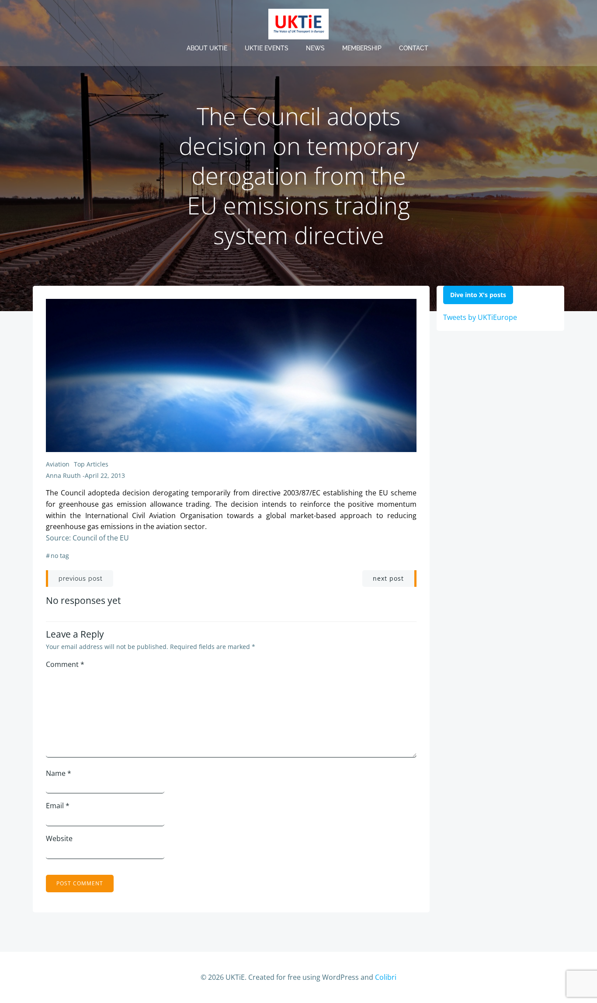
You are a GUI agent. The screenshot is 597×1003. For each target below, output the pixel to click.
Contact (413, 48)
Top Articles (91, 464)
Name (58, 773)
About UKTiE (207, 48)
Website (59, 838)
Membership (362, 48)
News (315, 48)
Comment (65, 664)
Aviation (57, 464)
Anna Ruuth (63, 475)
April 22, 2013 (105, 475)
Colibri (385, 977)
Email (57, 805)
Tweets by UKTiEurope (480, 317)
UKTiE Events (266, 48)
